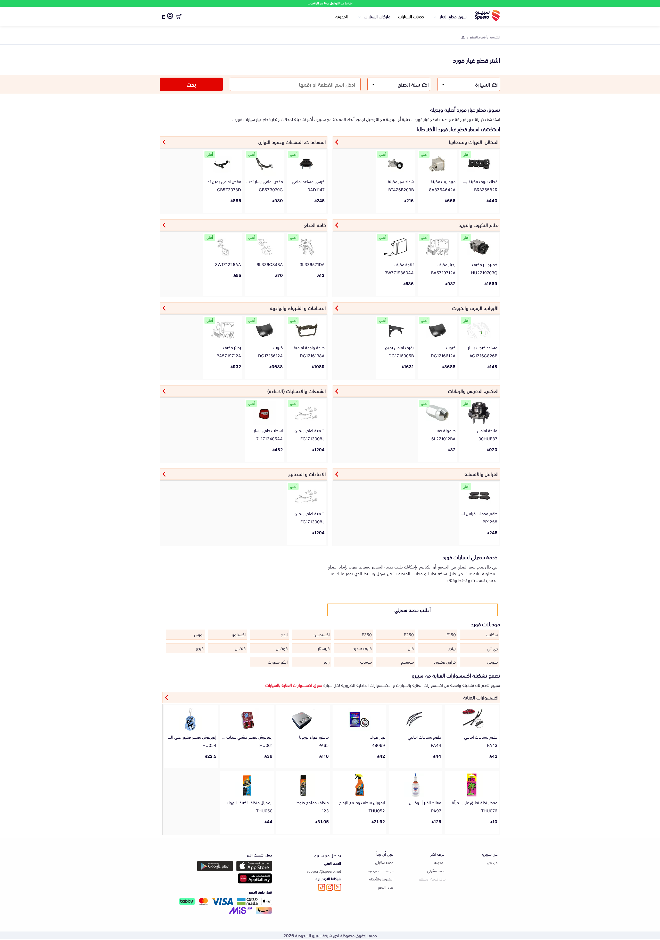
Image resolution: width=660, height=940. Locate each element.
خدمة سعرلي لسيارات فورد (470, 556)
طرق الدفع (385, 887)
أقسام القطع (478, 37)
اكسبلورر (239, 634)
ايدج (284, 634)
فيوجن (492, 661)
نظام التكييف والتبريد (479, 224)
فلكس (240, 648)
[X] (337, 887)
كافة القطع (315, 224)
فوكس (282, 648)
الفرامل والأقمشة (482, 473)
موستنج (407, 661)
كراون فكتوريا (444, 661)
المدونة (341, 16)
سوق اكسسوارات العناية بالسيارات (293, 685)
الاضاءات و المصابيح (307, 473)
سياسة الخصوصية (380, 870)
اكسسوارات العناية (481, 697)
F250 (409, 634)
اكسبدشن (322, 634)
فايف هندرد (362, 648)
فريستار (324, 648)
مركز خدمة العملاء (432, 878)
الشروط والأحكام (381, 878)
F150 (451, 634)
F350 (367, 634)
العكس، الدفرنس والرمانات (473, 390)
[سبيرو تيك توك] (321, 887)
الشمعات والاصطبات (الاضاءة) (296, 390)
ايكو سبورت (278, 661)
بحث (191, 84)
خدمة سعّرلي (436, 870)
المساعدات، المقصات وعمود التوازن (292, 141)
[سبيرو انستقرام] (329, 887)
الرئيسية (495, 37)
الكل (463, 37)
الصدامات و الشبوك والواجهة (298, 307)
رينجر (452, 648)
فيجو (200, 648)
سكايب (492, 634)
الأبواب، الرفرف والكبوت (475, 307)
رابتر (327, 661)
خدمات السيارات (411, 16)
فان (411, 648)
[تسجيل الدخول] (170, 17)
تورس (199, 634)
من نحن (492, 862)
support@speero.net (324, 871)
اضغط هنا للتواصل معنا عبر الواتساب (330, 3)
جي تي (492, 648)
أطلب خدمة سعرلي (412, 609)
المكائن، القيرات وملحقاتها (474, 141)
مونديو (366, 661)
